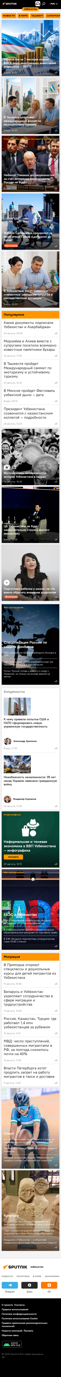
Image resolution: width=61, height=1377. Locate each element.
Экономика (52, 1276)
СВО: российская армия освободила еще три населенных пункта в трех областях (28, 663)
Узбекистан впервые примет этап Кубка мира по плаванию (30, 1150)
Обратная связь (10, 1335)
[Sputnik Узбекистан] (10, 5)
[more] (56, 72)
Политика (22, 1276)
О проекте (7, 1304)
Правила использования (15, 1309)
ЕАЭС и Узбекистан (30, 909)
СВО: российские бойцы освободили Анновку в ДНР (30, 654)
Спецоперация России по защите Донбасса (29, 139)
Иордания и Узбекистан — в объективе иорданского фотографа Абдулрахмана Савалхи (30, 1241)
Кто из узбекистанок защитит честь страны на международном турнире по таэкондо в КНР (29, 1141)
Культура (30, 1210)
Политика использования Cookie (20, 1318)
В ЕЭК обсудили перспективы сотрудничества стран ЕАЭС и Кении (29, 940)
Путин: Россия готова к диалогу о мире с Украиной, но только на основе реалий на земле (27, 673)
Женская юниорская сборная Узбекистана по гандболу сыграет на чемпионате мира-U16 (28, 1159)
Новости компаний (12, 1330)
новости (7, 1276)
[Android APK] (12, 1344)
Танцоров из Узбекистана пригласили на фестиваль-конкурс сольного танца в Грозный (29, 1223)
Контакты (19, 1304)
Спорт (30, 1128)
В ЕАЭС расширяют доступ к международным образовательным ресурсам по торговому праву (30, 931)
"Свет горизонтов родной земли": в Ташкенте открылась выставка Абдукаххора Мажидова (29, 1232)
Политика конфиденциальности (19, 1313)
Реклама (28, 1330)
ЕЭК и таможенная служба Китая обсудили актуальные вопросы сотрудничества (27, 922)
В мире (37, 1276)
